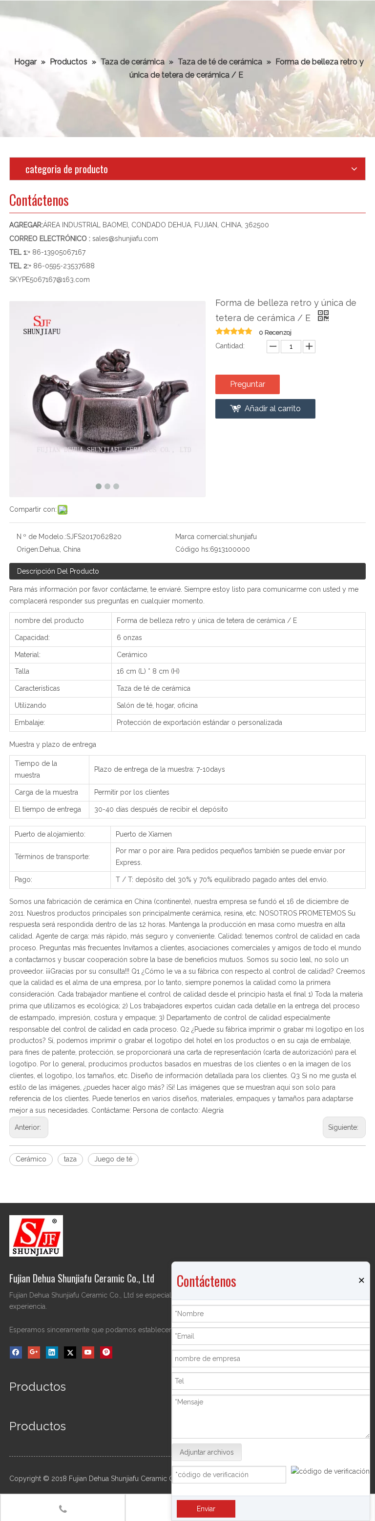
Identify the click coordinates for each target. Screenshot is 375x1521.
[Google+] (34, 1352)
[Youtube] (88, 1352)
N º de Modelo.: (41, 536)
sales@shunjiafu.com (125, 238)
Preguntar (247, 384)
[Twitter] (70, 1352)
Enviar (206, 1509)
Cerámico (31, 1159)
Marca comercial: (202, 536)
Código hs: (192, 549)
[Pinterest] (106, 1352)
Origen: (28, 549)
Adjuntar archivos (207, 1452)
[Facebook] (16, 1352)
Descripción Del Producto (58, 571)
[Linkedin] (52, 1352)
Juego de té (113, 1159)
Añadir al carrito (273, 408)
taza (70, 1159)
